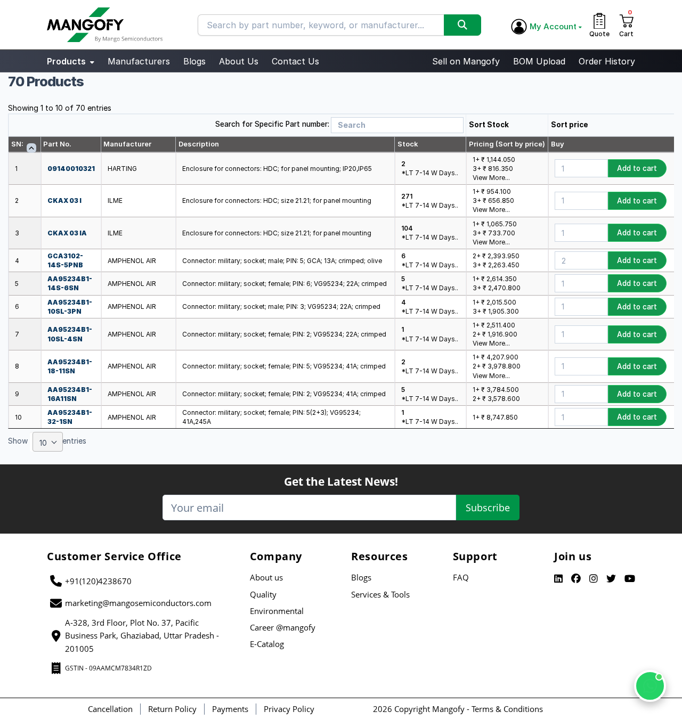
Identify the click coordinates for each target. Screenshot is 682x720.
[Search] (462, 25)
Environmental (277, 611)
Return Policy (172, 708)
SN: (17, 144)
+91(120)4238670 (98, 581)
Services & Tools (380, 594)
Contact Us (295, 61)
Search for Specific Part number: (272, 124)
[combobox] (48, 442)
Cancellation (110, 708)
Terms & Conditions (507, 708)
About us (266, 577)
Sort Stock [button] (489, 124)
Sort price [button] (569, 124)
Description (198, 144)
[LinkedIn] (558, 579)
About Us (238, 61)
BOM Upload (539, 61)
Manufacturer (127, 144)
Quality (263, 594)
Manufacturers (139, 61)
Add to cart (637, 168)
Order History (607, 61)
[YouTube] (629, 579)
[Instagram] (593, 579)
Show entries (47, 442)
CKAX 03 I (64, 200)
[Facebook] (576, 579)
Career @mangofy (282, 627)
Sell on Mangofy (466, 61)
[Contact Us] (650, 686)
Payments (230, 708)
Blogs (194, 61)
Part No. (57, 144)
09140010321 (71, 169)
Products (67, 61)
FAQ (461, 577)
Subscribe (488, 507)
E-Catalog (267, 644)
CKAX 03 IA (67, 233)
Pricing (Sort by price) (507, 144)
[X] (611, 579)
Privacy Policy (289, 708)
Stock (407, 144)
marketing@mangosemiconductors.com (138, 603)
